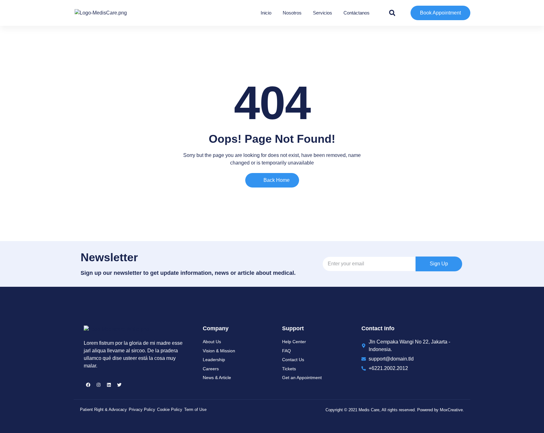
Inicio (266, 12)
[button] (392, 13)
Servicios (322, 12)
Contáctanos (356, 12)
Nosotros (292, 12)
